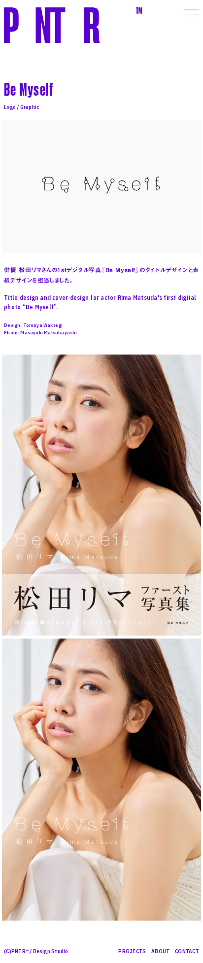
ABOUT (160, 951)
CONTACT (187, 951)
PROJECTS (132, 951)
